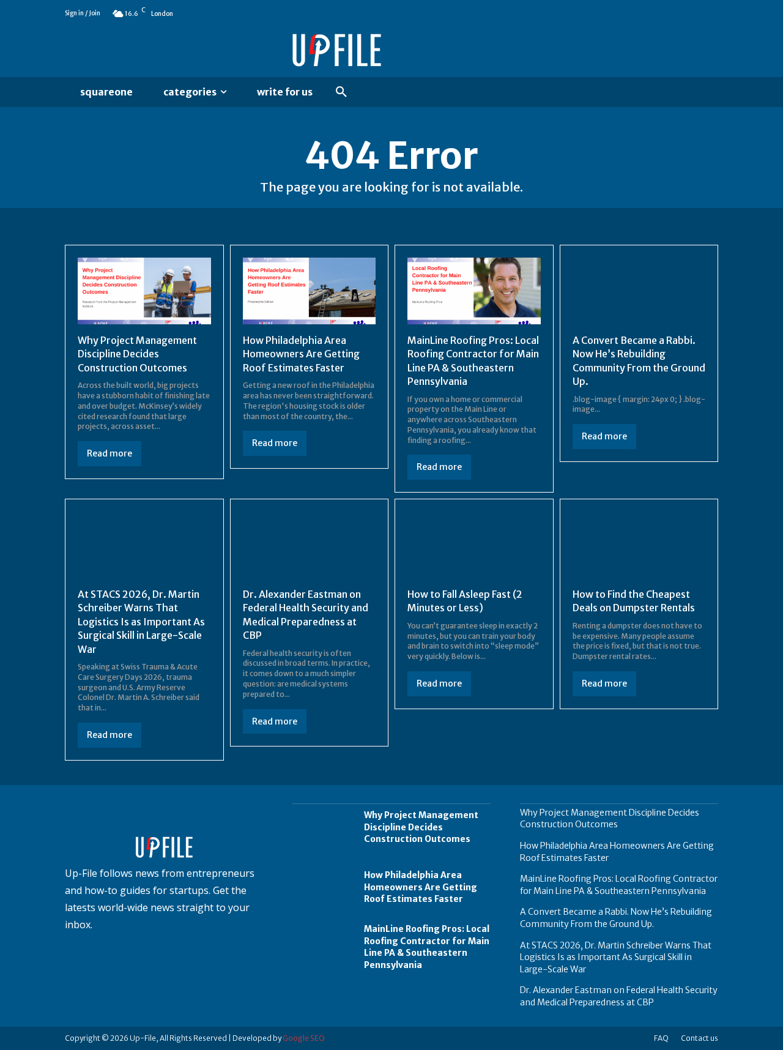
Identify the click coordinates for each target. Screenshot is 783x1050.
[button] (341, 92)
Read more (109, 453)
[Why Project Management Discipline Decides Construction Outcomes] (144, 291)
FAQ (661, 1038)
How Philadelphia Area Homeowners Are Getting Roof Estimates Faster (301, 354)
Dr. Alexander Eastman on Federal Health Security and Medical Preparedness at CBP (619, 996)
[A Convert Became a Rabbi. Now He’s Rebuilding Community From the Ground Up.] (639, 291)
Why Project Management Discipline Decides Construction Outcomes (137, 354)
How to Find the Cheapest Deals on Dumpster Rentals (634, 601)
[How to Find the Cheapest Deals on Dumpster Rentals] (639, 545)
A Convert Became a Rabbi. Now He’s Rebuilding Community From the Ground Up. (616, 917)
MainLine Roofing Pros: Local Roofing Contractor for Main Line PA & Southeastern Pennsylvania (426, 946)
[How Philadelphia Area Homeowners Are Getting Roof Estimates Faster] (309, 291)
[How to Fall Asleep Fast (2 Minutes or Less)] (474, 545)
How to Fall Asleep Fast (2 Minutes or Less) (464, 601)
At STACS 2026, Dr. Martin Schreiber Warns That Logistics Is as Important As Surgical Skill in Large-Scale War (141, 621)
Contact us (699, 1038)
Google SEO (304, 1038)
